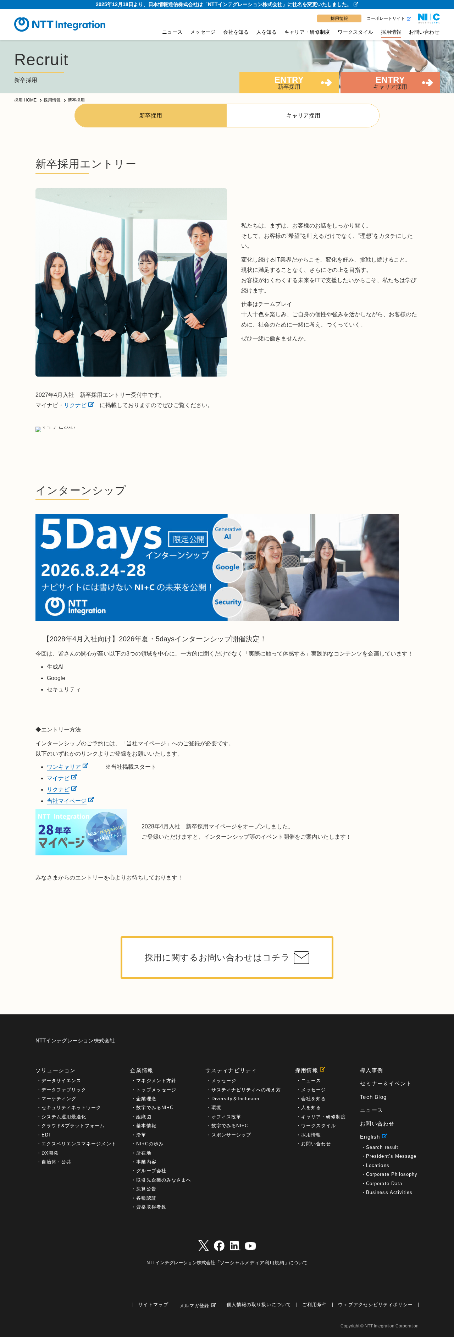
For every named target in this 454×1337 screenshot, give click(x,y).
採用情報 (391, 32)
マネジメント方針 (156, 1080)
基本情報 (146, 1125)
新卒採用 (150, 116)
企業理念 (146, 1098)
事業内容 (146, 1162)
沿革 (141, 1135)
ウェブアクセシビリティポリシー (375, 1305)
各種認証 (146, 1198)
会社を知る (235, 32)
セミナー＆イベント (386, 1083)
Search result (382, 1147)
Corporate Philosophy (391, 1174)
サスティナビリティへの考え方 (246, 1089)
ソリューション (55, 1070)
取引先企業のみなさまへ (163, 1180)
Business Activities (389, 1192)
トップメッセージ (156, 1089)
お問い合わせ (424, 32)
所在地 (143, 1153)
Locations (377, 1165)
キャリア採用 (303, 116)
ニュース (172, 32)
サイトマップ (153, 1305)
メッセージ (202, 32)
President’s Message (391, 1156)
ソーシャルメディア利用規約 (252, 1262)
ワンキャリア (64, 767)
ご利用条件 (314, 1305)
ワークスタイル (355, 32)
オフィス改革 (226, 1116)
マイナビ (58, 778)
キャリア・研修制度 (307, 32)
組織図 (143, 1116)
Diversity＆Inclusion (235, 1098)
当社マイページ (67, 801)
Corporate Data (384, 1183)
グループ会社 (151, 1170)
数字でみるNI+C (154, 1107)
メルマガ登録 (194, 1305)
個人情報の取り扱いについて (259, 1305)
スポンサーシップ (231, 1135)
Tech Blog (373, 1097)
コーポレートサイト (386, 18)
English (370, 1137)
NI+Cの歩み (149, 1143)
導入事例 (371, 1070)
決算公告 (146, 1188)
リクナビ (75, 405)
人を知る (266, 32)
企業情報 (141, 1070)
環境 (216, 1107)
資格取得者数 (151, 1207)
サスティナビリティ (231, 1070)
